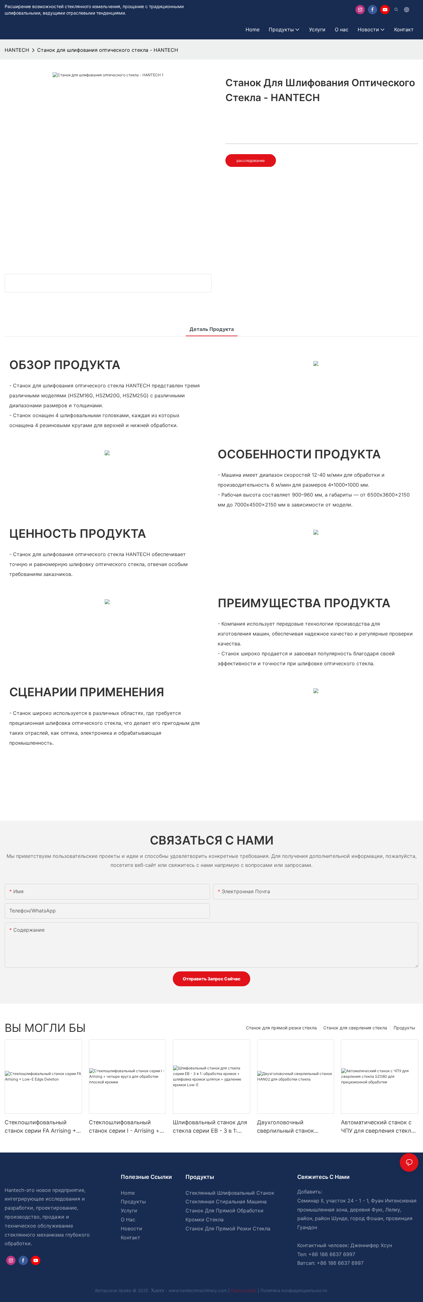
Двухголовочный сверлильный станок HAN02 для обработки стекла (287, 1127)
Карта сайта (244, 1290)
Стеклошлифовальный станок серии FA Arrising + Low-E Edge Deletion (40, 1127)
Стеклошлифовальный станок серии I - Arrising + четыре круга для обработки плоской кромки (127, 1127)
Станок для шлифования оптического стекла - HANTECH (107, 50)
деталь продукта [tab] (212, 329)
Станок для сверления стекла (355, 1027)
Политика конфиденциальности (293, 1290)
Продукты (404, 1027)
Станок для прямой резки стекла (281, 1027)
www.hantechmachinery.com (198, 1290)
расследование (251, 160)
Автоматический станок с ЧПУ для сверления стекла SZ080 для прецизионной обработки (377, 1127)
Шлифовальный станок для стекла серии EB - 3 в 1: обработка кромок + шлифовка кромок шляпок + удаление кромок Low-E (210, 1127)
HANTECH (17, 50)
